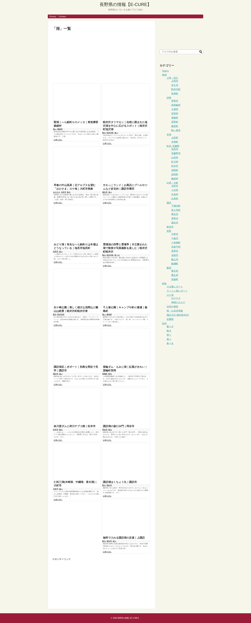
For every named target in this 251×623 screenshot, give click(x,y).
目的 (164, 323)
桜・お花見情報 (175, 311)
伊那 (169, 98)
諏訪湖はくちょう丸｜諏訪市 (120, 482)
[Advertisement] (101, 57)
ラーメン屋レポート (177, 291)
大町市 (63, 192)
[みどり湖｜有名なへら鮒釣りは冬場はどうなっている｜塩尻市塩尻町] (77, 223)
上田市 (174, 81)
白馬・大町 (172, 183)
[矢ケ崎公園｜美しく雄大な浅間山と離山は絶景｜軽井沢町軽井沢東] (77, 286)
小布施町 (176, 242)
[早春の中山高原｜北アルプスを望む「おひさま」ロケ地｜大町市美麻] (77, 164)
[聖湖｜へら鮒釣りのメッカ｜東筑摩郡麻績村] (77, 101)
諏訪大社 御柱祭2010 (178, 315)
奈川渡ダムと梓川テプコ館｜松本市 (75, 426)
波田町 (174, 174)
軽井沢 (170, 227)
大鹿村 (174, 109)
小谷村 (174, 190)
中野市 (174, 234)
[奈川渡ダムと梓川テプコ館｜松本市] (77, 405)
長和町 (174, 93)
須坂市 (174, 255)
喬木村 (174, 271)
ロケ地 (170, 295)
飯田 (169, 268)
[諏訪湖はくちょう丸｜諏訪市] (126, 461)
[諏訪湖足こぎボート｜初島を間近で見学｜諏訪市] (77, 346)
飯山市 (174, 259)
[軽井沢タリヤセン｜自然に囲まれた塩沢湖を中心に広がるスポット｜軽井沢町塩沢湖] (126, 101)
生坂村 (174, 194)
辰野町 (174, 122)
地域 (164, 75)
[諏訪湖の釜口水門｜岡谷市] (126, 405)
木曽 (169, 134)
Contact (62, 16)
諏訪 (169, 203)
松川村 (174, 162)
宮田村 (174, 113)
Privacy (52, 16)
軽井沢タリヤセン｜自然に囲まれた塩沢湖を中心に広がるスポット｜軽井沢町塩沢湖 (125, 126)
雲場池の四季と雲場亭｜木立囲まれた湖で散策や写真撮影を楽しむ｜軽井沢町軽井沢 (125, 248)
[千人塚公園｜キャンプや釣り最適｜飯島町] (126, 286)
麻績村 (60, 129)
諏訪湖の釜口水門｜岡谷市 (118, 426)
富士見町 (176, 210)
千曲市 (174, 238)
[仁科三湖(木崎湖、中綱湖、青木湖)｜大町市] (77, 461)
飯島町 (109, 314)
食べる (117, 255)
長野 (169, 231)
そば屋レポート (175, 286)
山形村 (174, 157)
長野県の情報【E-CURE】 (126, 4)
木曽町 (174, 142)
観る (104, 133)
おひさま (56, 192)
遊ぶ (55, 129)
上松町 (174, 137)
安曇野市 (176, 153)
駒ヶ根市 (176, 130)
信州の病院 (172, 306)
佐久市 (174, 85)
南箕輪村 (176, 105)
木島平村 (176, 247)
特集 (164, 283)
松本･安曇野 (173, 146)
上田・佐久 (172, 78)
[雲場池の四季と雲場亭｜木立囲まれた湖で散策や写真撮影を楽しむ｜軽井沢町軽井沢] (126, 223)
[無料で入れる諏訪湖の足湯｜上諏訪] (126, 517)
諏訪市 (104, 192)
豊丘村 (174, 275)
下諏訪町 (176, 206)
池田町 (174, 170)
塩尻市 (55, 252)
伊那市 (174, 101)
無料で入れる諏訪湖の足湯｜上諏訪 (124, 537)
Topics (165, 71)
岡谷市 (104, 430)
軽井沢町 (110, 133)
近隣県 (170, 319)
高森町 (174, 279)
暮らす (170, 326)
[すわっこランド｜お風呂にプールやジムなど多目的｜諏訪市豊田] (126, 164)
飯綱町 (174, 263)
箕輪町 (104, 374)
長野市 (174, 251)
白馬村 (174, 198)
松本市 (55, 430)
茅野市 (174, 218)
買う (169, 335)
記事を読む (58, 140)
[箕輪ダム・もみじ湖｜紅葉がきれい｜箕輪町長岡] (126, 346)
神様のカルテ (178, 302)
